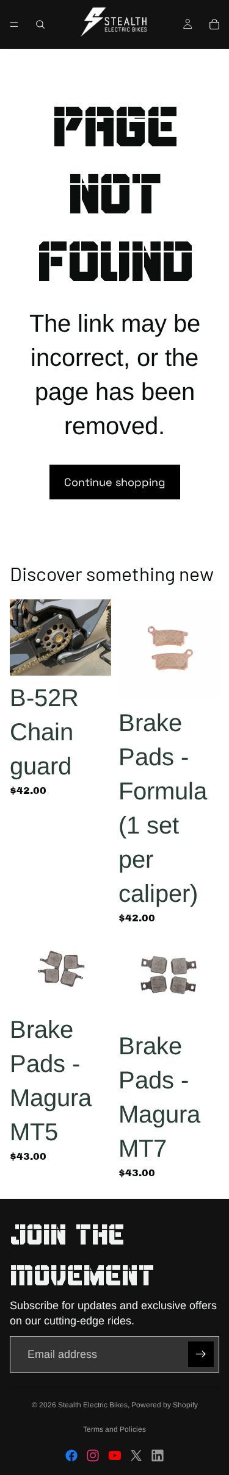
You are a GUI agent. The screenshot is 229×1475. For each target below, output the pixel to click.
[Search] (40, 24)
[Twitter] (136, 1455)
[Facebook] (71, 1455)
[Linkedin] (157, 1455)
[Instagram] (92, 1455)
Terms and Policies (114, 1429)
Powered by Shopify (164, 1405)
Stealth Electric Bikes (93, 1405)
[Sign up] (201, 1354)
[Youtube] (114, 1455)
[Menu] (14, 24)
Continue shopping (114, 482)
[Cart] (214, 24)
